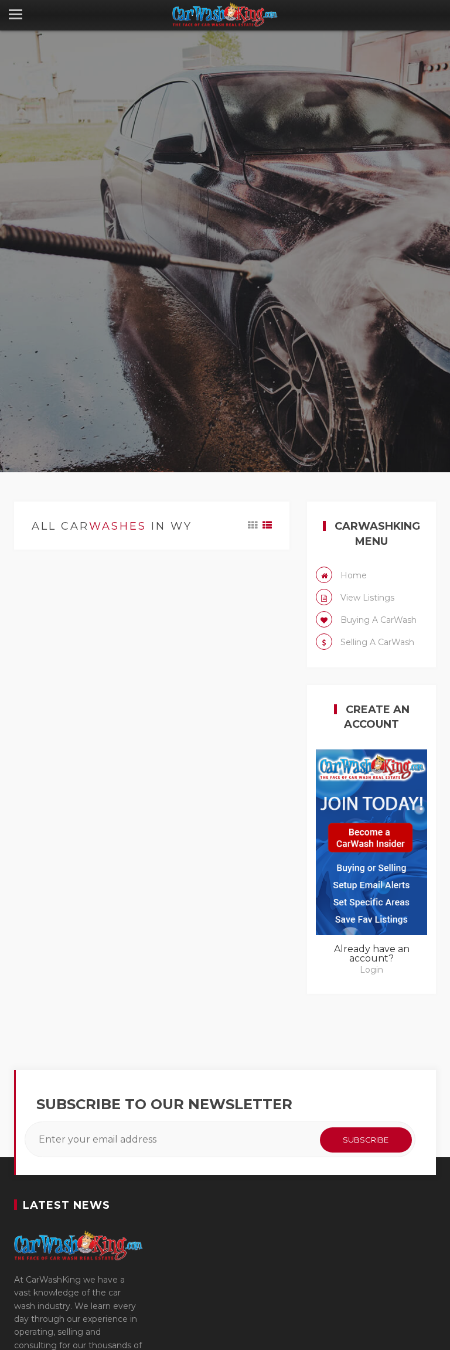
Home (352, 575)
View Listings (366, 597)
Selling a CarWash (376, 642)
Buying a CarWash (377, 620)
